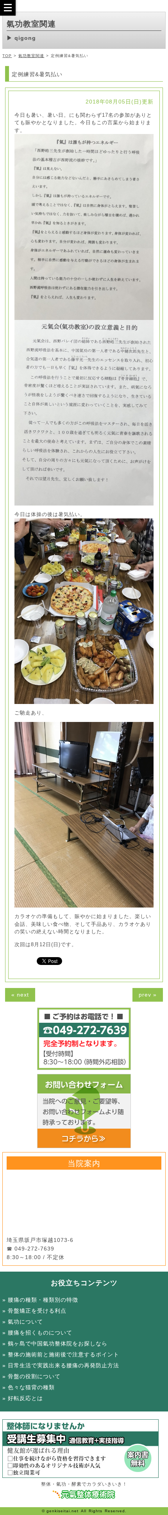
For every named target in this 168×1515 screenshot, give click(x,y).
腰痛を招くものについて (40, 1332)
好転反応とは (25, 1398)
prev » (148, 995)
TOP (7, 56)
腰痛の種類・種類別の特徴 (43, 1300)
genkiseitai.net (62, 1511)
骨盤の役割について (34, 1376)
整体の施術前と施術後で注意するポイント (63, 1354)
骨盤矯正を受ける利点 (37, 1311)
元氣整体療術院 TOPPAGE (84, 1494)
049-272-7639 (34, 1248)
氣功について (25, 1321)
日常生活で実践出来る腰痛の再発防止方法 (63, 1365)
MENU (8, 7)
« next (20, 995)
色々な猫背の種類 (31, 1387)
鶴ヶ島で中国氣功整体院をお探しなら (57, 1343)
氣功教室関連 (31, 56)
